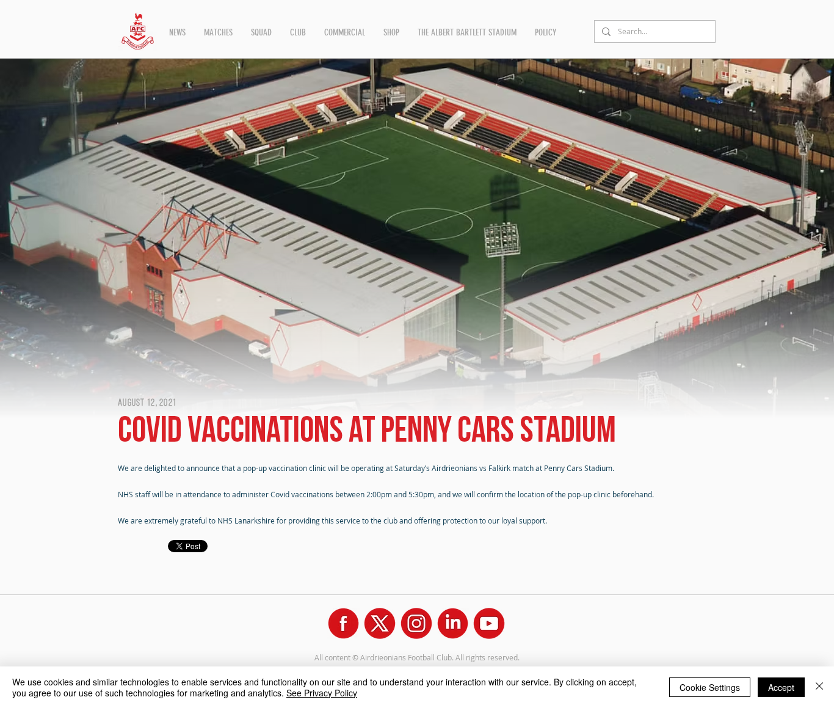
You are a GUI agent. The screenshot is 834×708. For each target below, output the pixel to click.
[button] (177, 32)
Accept (781, 687)
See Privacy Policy (321, 693)
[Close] (819, 687)
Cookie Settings (710, 687)
